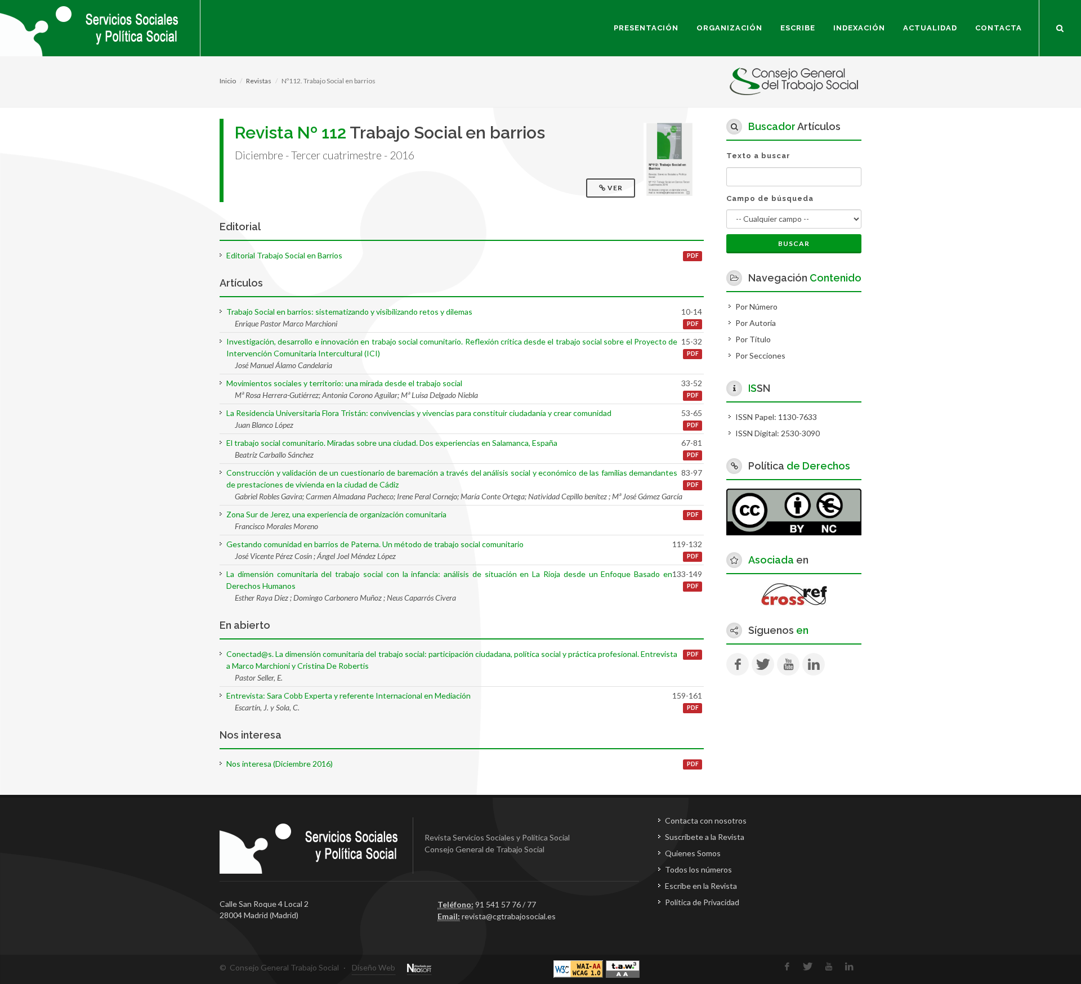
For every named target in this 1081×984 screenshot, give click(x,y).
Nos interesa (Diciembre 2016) (279, 763)
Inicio (228, 81)
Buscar (794, 243)
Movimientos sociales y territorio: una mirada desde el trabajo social (344, 383)
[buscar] (1060, 26)
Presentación (646, 28)
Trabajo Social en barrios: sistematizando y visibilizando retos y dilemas (349, 311)
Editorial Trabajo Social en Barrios (284, 255)
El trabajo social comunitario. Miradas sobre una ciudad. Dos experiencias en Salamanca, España (391, 443)
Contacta (998, 28)
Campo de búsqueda (770, 198)
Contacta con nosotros (706, 820)
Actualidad (930, 28)
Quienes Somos (693, 853)
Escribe (797, 28)
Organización (729, 28)
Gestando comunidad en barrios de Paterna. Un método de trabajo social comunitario (375, 544)
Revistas (258, 81)
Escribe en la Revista (701, 886)
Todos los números (698, 869)
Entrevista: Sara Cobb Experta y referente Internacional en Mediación (348, 695)
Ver (615, 188)
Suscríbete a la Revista (704, 837)
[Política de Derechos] (793, 511)
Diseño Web (373, 967)
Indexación (859, 28)
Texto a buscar (758, 155)
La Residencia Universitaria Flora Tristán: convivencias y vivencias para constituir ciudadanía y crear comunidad (418, 413)
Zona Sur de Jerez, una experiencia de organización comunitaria (336, 514)
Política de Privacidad (702, 902)
